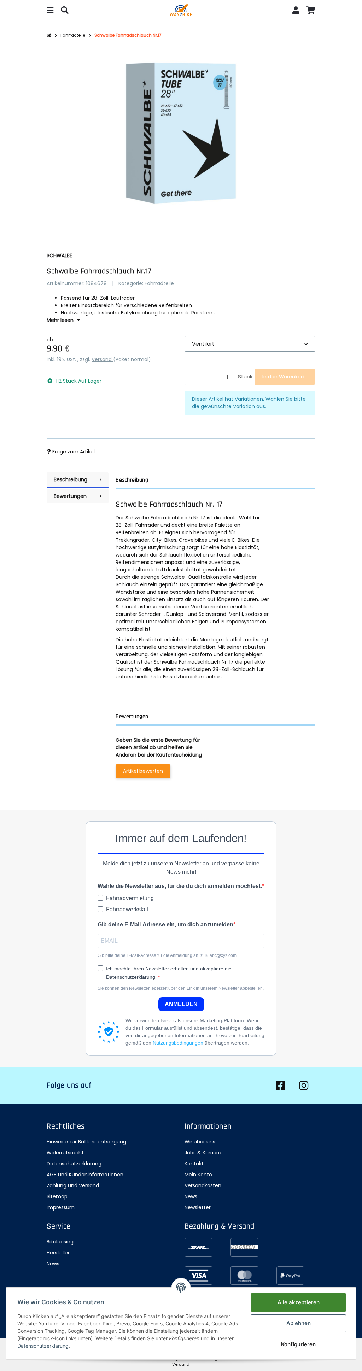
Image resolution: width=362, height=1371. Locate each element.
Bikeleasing (60, 1241)
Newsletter (198, 1207)
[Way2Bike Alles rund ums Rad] (181, 11)
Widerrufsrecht (65, 1152)
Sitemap (57, 1196)
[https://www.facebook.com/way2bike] (280, 1086)
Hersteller (58, 1252)
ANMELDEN (181, 1004)
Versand (102, 359)
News (191, 1196)
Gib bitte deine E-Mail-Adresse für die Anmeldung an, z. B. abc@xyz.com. (168, 955)
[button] (295, 11)
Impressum (61, 1207)
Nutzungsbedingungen (178, 1043)
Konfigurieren (298, 1344)
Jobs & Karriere (203, 1152)
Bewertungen (70, 496)
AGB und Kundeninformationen (85, 1174)
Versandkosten (203, 1185)
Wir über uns (200, 1141)
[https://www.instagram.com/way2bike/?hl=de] (303, 1086)
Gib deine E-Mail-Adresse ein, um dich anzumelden (165, 925)
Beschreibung (70, 479)
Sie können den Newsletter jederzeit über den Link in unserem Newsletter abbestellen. (181, 988)
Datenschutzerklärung (74, 1163)
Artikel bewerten (143, 771)
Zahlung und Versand (73, 1185)
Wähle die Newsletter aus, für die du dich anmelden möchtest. (180, 886)
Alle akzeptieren (299, 1302)
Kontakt (194, 1163)
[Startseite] (49, 36)
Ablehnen (298, 1323)
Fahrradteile (159, 283)
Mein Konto (198, 1174)
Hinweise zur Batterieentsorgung (86, 1141)
